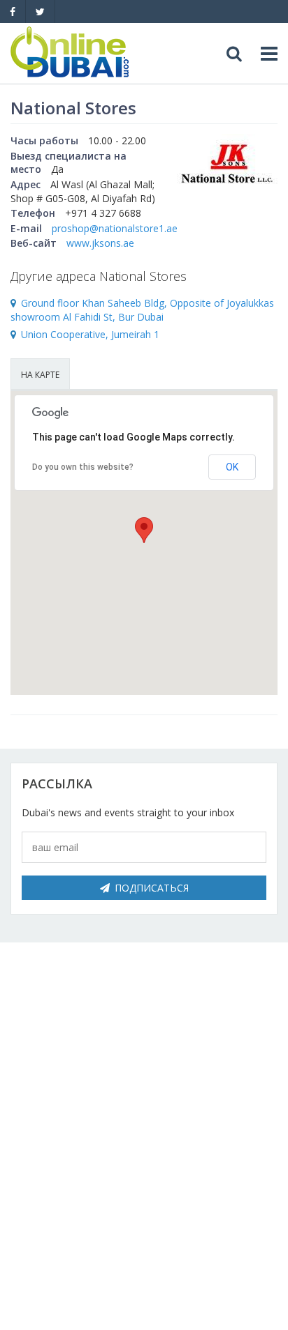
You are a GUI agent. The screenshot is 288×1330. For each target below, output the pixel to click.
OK (232, 467)
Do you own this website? (83, 467)
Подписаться (152, 887)
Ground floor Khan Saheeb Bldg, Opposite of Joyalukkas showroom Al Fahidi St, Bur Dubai (142, 310)
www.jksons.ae (100, 243)
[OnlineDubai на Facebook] (12, 11)
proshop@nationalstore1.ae (115, 228)
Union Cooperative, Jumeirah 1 (90, 334)
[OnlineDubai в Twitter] (40, 11)
